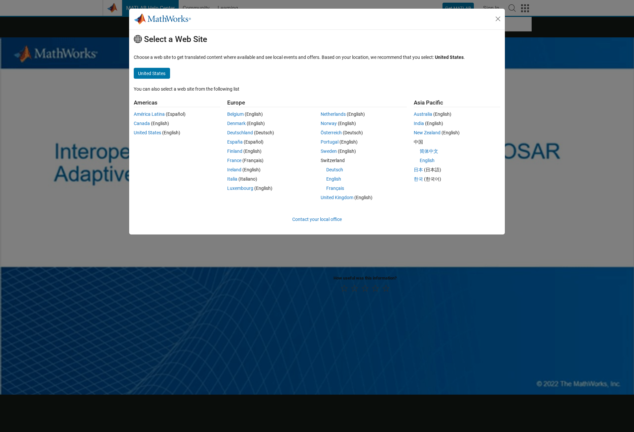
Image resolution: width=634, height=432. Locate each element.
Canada (142, 123)
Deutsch (334, 169)
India (419, 123)
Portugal (329, 142)
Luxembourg (240, 188)
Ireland (234, 169)
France (234, 160)
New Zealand (427, 132)
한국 (418, 179)
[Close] (498, 18)
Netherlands (333, 114)
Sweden (329, 151)
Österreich (331, 132)
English (333, 179)
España (235, 142)
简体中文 (429, 151)
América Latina (149, 114)
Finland (234, 151)
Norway (329, 123)
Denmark (236, 123)
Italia (232, 179)
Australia (423, 114)
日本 (418, 169)
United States (147, 132)
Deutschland (240, 132)
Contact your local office (317, 219)
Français (335, 188)
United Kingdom (337, 197)
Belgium (235, 114)
